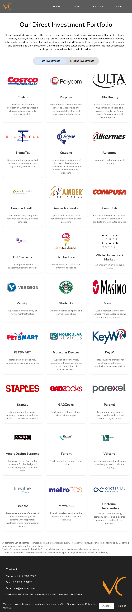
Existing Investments (82, 61)
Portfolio (98, 6)
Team (119, 6)
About (76, 6)
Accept (106, 606)
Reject (122, 606)
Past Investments (50, 61)
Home (56, 6)
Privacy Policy (84, 604)
